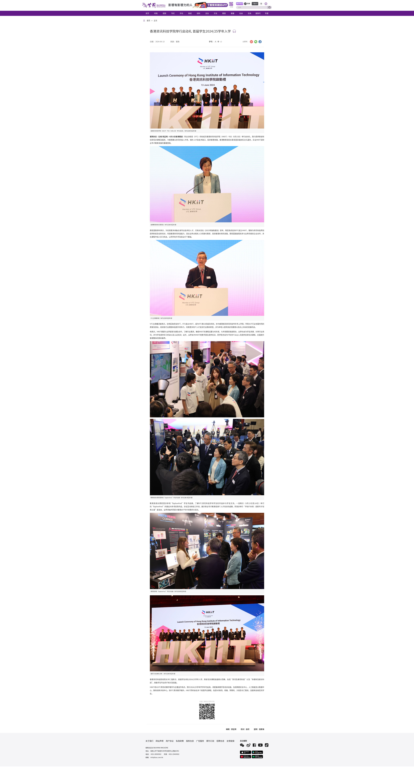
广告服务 (200, 740)
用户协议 (170, 740)
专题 (266, 13)
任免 (249, 13)
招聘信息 (220, 740)
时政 (156, 13)
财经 (190, 13)
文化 (215, 13)
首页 (147, 13)
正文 (155, 20)
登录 (248, 3)
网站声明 (159, 740)
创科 (198, 13)
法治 (207, 13)
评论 (181, 13)
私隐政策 (180, 740)
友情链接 (230, 740)
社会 (241, 13)
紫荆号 (258, 13)
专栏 (173, 13)
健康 (232, 13)
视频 (164, 13)
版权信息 (190, 740)
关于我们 (149, 740)
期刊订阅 (210, 740)
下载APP (255, 4)
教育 (224, 13)
